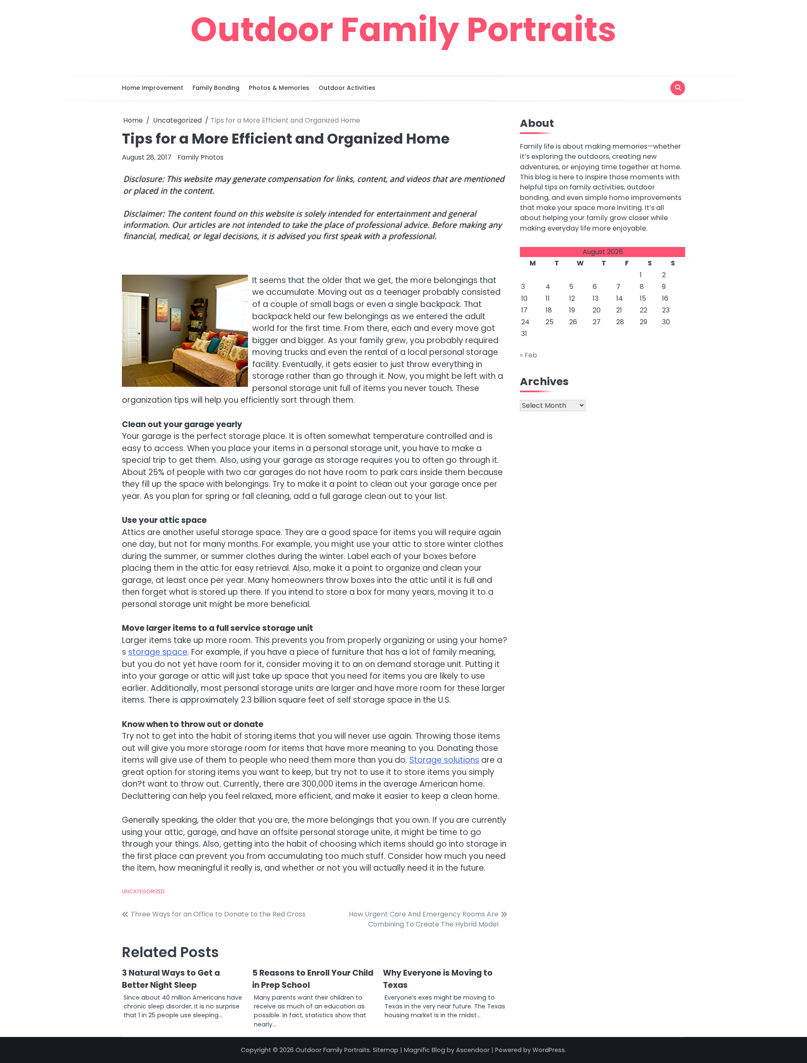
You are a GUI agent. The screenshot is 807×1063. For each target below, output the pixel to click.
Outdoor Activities (347, 88)
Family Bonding (216, 88)
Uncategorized (143, 891)
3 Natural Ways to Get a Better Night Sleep (171, 979)
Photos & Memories (279, 88)
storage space (157, 652)
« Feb (528, 355)
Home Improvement (152, 88)
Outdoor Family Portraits (403, 29)
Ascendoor (473, 1050)
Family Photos (200, 157)
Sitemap (385, 1050)
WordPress (549, 1050)
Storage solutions (444, 760)
